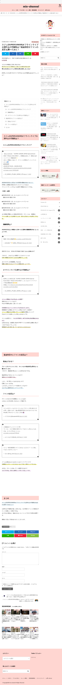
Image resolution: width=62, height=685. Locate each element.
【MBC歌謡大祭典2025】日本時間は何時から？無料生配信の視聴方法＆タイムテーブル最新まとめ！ (49, 84)
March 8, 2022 (23, 416)
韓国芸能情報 (34, 10)
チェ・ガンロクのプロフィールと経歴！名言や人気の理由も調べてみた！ (49, 69)
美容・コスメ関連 (46, 230)
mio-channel (31, 6)
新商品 (43, 222)
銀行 (43, 238)
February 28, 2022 (27, 243)
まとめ (7, 127)
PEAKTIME (44, 206)
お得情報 (44, 214)
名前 (3, 566)
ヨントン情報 (28, 10)
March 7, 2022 (27, 174)
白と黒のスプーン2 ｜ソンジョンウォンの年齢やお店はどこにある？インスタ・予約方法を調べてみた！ (50, 101)
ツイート (33, 657)
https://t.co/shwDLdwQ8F (15, 168)
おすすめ (13, 526)
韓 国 (44, 242)
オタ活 (17, 10)
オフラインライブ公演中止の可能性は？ (17, 115)
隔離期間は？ (10, 112)
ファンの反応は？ (11, 124)
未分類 (44, 226)
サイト (3, 578)
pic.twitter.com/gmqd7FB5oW (11, 433)
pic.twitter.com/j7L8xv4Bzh (10, 287)
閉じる (9, 101)
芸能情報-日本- (46, 234)
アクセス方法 (21, 10)
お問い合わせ (47, 10)
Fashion (43, 202)
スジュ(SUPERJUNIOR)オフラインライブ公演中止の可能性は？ (20, 105)
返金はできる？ (10, 121)
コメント (4, 552)
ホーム (13, 10)
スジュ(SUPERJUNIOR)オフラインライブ (18, 109)
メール (4, 572)
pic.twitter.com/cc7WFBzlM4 (11, 170)
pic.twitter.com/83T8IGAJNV (23, 239)
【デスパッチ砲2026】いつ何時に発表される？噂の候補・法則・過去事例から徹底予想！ (49, 76)
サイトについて (41, 10)
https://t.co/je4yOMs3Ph (17, 285)
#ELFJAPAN (8, 153)
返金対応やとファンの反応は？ (13, 118)
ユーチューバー (46, 218)
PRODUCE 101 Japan (48, 210)
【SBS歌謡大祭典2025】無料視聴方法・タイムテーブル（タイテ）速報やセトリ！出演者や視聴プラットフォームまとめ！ (49, 92)
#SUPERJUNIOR (26, 168)
